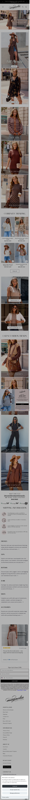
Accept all (15, 786)
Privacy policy (5, 797)
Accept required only (15, 789)
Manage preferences (15, 793)
